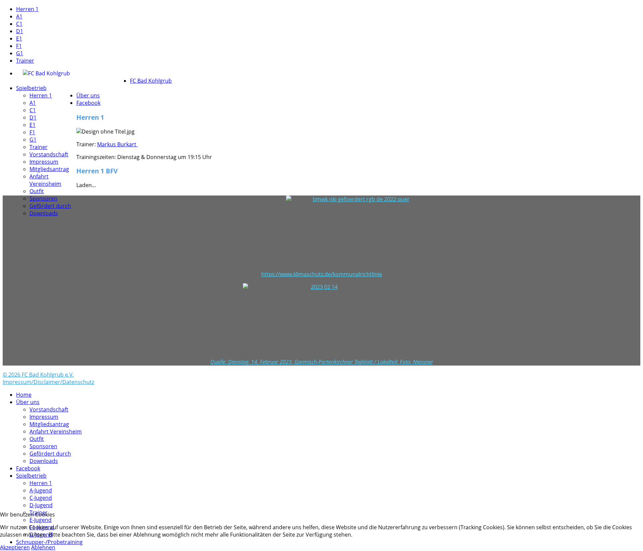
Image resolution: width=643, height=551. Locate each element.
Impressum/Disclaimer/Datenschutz (48, 382)
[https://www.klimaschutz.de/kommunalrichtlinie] (321, 232)
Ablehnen (43, 547)
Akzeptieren (15, 547)
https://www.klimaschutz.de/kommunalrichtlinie (321, 274)
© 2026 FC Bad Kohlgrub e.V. (38, 374)
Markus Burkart (117, 144)
